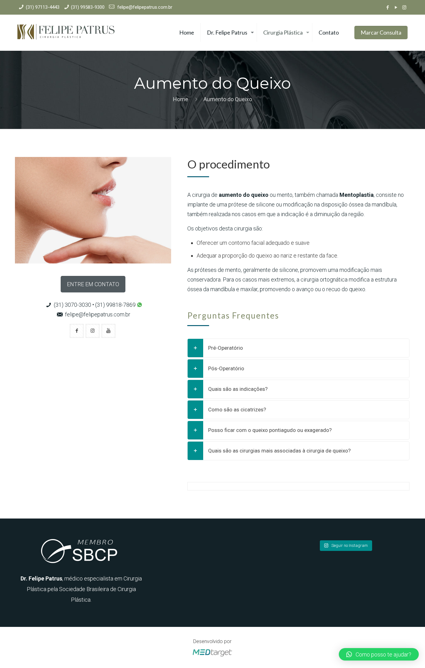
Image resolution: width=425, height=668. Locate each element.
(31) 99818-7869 (116, 304)
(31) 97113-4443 (42, 7)
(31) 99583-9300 (88, 7)
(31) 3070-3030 (72, 304)
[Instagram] (404, 7)
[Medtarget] (212, 656)
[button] (379, 654)
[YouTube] (396, 7)
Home (180, 99)
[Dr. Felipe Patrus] (65, 33)
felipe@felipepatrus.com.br (144, 7)
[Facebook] (387, 7)
